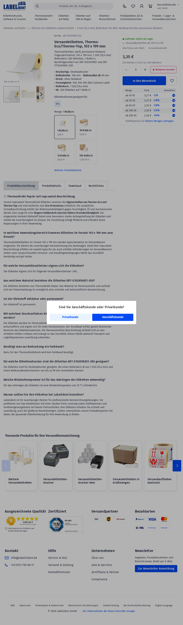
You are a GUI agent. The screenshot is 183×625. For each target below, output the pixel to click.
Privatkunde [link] (70, 317)
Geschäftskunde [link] (112, 317)
